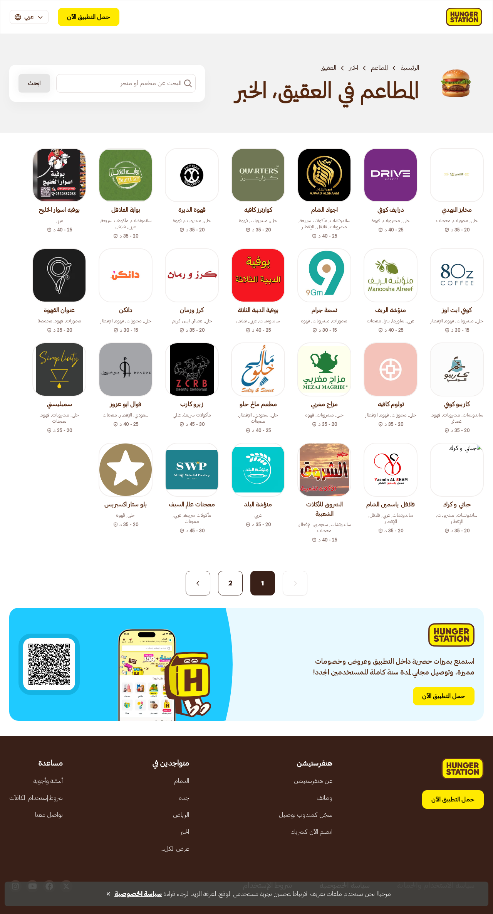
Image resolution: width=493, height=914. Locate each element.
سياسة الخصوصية (138, 894)
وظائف (324, 798)
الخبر (353, 68)
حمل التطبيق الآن (88, 17)
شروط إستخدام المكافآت (36, 798)
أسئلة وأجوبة (48, 781)
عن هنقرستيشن (313, 781)
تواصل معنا (49, 815)
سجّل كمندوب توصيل (305, 815)
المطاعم (379, 68)
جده (184, 798)
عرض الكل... (175, 849)
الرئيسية (410, 68)
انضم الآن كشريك (311, 832)
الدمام (181, 781)
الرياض (181, 815)
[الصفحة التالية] (198, 583)
